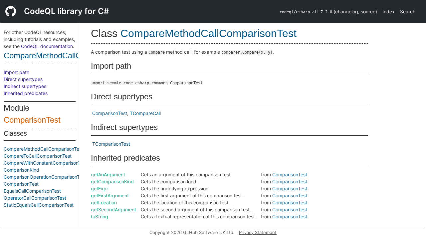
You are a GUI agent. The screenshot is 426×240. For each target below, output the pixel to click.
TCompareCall (145, 113)
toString (99, 216)
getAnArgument (108, 174)
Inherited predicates (26, 93)
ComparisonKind (21, 170)
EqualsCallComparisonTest (32, 191)
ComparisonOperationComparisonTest (45, 177)
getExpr (99, 188)
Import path (16, 72)
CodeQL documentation (47, 46)
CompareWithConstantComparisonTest (46, 163)
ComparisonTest (32, 119)
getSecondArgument (113, 209)
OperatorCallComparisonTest (35, 198)
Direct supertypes (23, 79)
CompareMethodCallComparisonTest (68, 55)
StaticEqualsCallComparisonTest (39, 205)
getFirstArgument (110, 195)
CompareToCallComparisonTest (38, 156)
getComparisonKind (112, 181)
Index (388, 11)
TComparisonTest (111, 144)
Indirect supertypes (25, 86)
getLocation (104, 202)
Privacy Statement (258, 232)
